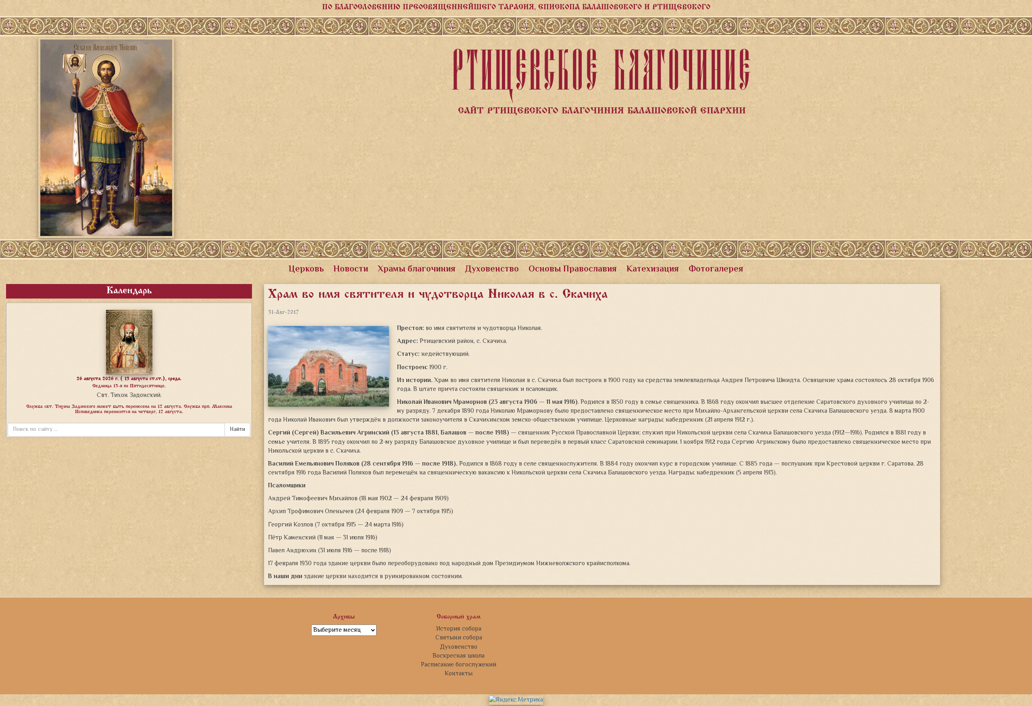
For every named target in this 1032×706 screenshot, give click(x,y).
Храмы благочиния (417, 269)
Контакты (458, 674)
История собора (458, 629)
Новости (350, 269)
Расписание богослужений (458, 665)
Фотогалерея (716, 269)
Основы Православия (572, 269)
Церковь (306, 269)
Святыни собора (458, 638)
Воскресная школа (459, 656)
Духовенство (492, 269)
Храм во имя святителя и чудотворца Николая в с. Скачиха (438, 294)
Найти (237, 429)
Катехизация (652, 269)
